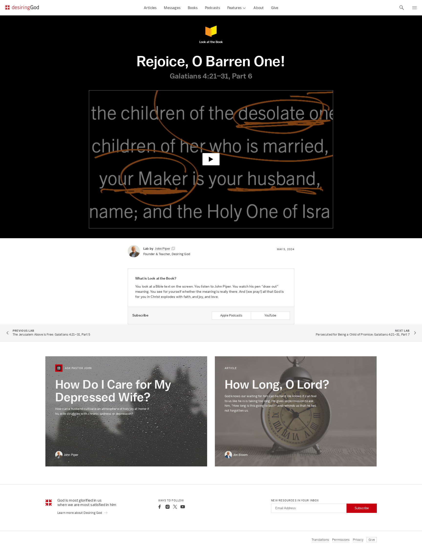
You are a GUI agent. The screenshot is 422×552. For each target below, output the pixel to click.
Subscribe (362, 508)
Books (193, 7)
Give (274, 7)
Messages (172, 7)
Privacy (358, 540)
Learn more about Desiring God (80, 513)
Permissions (340, 540)
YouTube (270, 315)
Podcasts (212, 7)
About (258, 7)
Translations (320, 540)
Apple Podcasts (231, 315)
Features (234, 7)
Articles (150, 7)
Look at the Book (211, 42)
